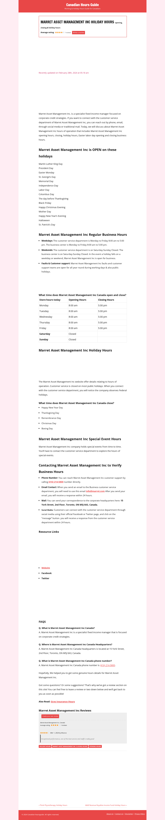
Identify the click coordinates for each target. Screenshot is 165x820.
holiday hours (45, 746)
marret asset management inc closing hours (70, 746)
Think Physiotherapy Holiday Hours (53, 805)
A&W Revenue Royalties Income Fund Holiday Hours (105, 805)
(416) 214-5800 (55, 481)
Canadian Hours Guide (82, 4)
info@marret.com (95, 491)
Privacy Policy (140, 814)
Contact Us (119, 814)
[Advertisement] (83, 55)
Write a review (78, 32)
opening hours (95, 746)
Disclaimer (129, 814)
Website (46, 567)
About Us (110, 814)
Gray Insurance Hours (63, 701)
